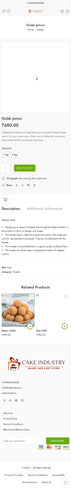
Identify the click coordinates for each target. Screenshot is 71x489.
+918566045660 (35, 3)
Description (11, 208)
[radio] (6, 154)
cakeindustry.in (9, 393)
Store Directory (29, 482)
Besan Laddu (9, 330)
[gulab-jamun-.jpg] (35, 77)
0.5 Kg (11, 311)
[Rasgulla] (67, 119)
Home (31, 29)
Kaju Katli (41, 330)
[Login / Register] (62, 11)
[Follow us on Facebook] (10, 400)
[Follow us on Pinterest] (16, 400)
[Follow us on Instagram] (22, 400)
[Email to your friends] (34, 185)
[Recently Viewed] (65, 483)
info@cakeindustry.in (12, 387)
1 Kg (11, 316)
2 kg (11, 321)
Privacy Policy (10, 418)
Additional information (45, 208)
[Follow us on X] (4, 400)
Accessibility (58, 475)
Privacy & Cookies (14, 475)
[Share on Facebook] (22, 185)
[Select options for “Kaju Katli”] (65, 326)
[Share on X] (17, 185)
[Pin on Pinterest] (28, 185)
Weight (7, 148)
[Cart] (67, 11)
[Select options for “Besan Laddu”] (30, 326)
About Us (8, 413)
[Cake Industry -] (35, 11)
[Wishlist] (6, 47)
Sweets (40, 29)
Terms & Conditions (13, 424)
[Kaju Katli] (60, 119)
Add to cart (25, 168)
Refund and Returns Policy (16, 429)
